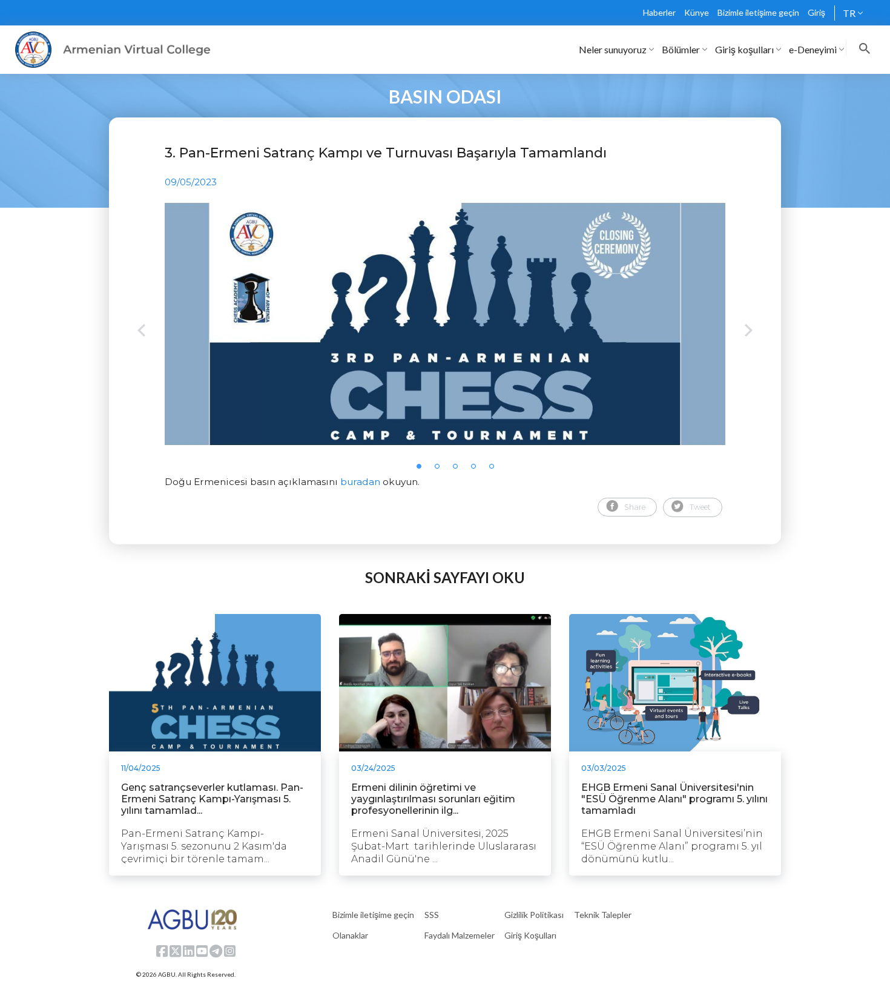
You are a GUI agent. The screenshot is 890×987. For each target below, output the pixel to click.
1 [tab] (423, 470)
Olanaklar (350, 935)
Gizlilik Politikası (534, 914)
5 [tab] (495, 470)
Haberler (659, 12)
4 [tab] (477, 470)
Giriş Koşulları (530, 935)
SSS (431, 914)
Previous (141, 331)
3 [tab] (459, 470)
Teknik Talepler (602, 914)
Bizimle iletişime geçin (758, 12)
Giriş (816, 12)
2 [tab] (441, 470)
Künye (696, 12)
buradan (360, 481)
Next (749, 331)
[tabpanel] (445, 324)
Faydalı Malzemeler (459, 935)
